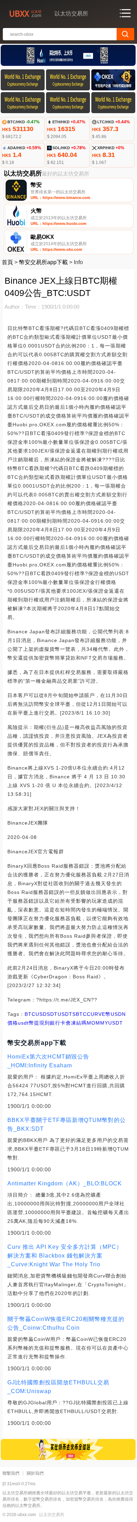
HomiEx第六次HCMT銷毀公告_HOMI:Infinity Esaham (48, 1061)
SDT (52, 1014)
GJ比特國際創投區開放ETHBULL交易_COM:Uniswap (58, 1386)
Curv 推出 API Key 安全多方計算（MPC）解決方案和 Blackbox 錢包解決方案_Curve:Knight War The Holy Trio (64, 1255)
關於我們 (35, 1473)
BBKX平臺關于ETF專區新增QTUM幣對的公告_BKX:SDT (66, 1124)
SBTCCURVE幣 (91, 1014)
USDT (65, 1014)
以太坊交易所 (51, 1514)
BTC (30, 1014)
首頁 (7, 262)
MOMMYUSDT (105, 1023)
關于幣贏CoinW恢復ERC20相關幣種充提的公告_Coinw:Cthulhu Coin (65, 1323)
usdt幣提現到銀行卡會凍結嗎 (52, 1023)
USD (41, 1014)
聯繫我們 (10, 1473)
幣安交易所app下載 (43, 262)
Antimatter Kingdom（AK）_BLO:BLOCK (64, 1183)
